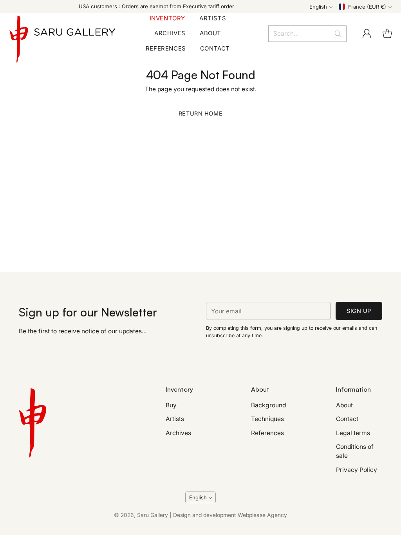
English (318, 7)
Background (268, 405)
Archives (178, 433)
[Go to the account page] (366, 33)
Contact (347, 419)
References (267, 433)
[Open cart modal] (387, 33)
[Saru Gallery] (62, 33)
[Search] (338, 33)
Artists (175, 419)
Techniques (267, 419)
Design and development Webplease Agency (230, 515)
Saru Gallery (152, 515)
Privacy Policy (356, 470)
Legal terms (353, 433)
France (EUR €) (367, 7)
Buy (171, 405)
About (344, 405)
